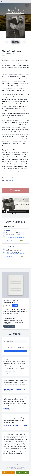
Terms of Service (19, 468)
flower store (13, 180)
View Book (7, 305)
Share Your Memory (9, 326)
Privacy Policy (11, 468)
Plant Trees (22, 240)
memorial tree (19, 178)
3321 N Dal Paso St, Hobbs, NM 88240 (15, 237)
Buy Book (15, 305)
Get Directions (9, 240)
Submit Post (15, 351)
